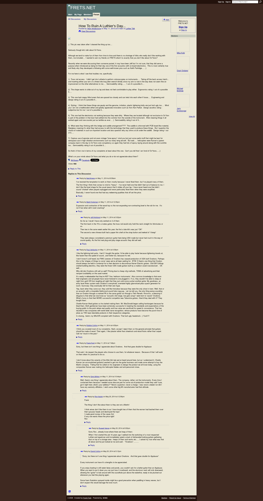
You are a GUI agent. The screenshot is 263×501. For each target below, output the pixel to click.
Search (260, 2)
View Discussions (88, 31)
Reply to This (74, 168)
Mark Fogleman (92, 202)
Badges (164, 498)
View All (192, 116)
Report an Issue (175, 498)
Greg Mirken (95, 376)
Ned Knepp (90, 178)
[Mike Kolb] (183, 45)
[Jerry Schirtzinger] (183, 100)
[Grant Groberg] (183, 62)
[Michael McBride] (183, 80)
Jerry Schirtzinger (181, 109)
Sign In (228, 2)
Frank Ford (90, 343)
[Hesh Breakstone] (72, 31)
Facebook (86, 160)
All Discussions (74, 19)
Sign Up (221, 2)
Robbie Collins (92, 325)
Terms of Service (189, 498)
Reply (79, 196)
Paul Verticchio (92, 249)
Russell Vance (104, 428)
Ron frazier (99, 396)
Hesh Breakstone (94, 28)
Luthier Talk (130, 28)
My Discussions (90, 19)
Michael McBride (180, 89)
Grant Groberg (182, 70)
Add (167, 20)
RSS (69, 491)
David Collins (96, 451)
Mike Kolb (181, 53)
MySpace (74, 160)
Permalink (77, 178)
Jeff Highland (95, 217)
